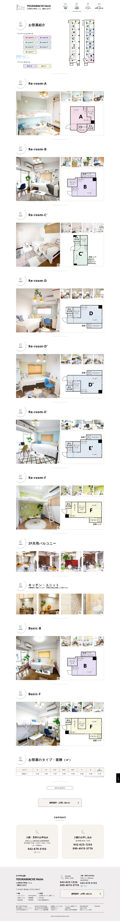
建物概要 (30, 898)
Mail (39, 852)
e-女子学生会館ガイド (22, 910)
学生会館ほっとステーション (24, 908)
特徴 (65, 8)
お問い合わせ (99, 8)
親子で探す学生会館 (21, 906)
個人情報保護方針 (44, 900)
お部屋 (77, 8)
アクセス (88, 8)
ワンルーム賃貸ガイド (71, 906)
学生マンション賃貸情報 (41, 910)
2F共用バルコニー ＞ (22, 56)
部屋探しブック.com (56, 906)
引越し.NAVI (83, 908)
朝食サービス (21, 898)
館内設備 (20, 900)
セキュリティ (21, 895)
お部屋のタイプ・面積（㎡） (47, 895)
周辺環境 (30, 900)
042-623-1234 (83, 844)
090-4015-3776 (83, 848)
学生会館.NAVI (84, 906)
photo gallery (32, 895)
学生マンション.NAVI (86, 910)
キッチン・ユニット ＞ (23, 58)
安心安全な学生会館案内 (41, 908)
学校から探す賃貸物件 (71, 910)
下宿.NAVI (97, 906)
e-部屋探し (68, 908)
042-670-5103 (37, 849)
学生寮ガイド (54, 908)
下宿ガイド (54, 910)
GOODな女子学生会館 (41, 906)
